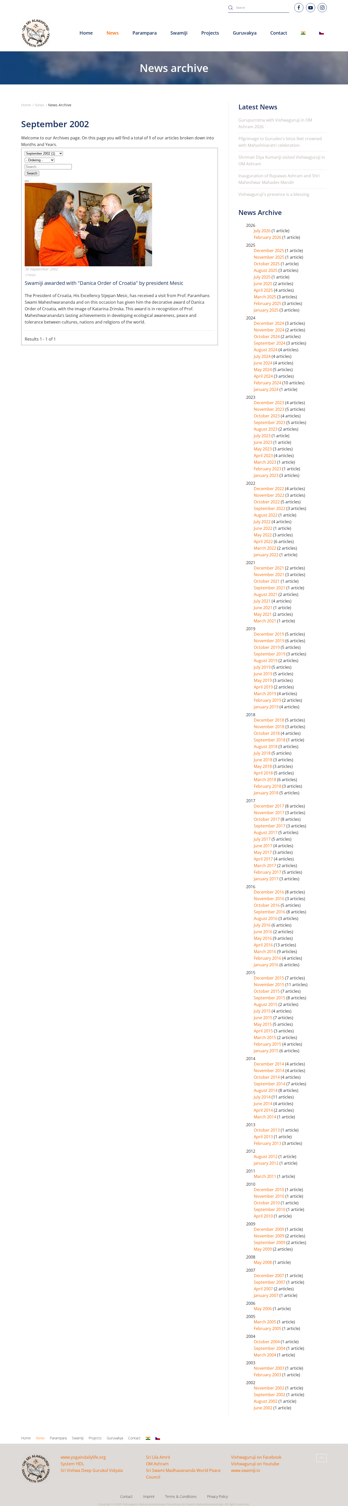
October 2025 (267, 264)
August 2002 (266, 1401)
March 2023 (265, 462)
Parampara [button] (144, 33)
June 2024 (263, 363)
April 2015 (264, 1031)
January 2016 (266, 965)
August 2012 (266, 1156)
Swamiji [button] (179, 33)
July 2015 (263, 1011)
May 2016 (263, 938)
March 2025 (265, 297)
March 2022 (265, 548)
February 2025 (268, 303)
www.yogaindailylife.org (83, 1457)
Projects (210, 33)
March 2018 (265, 779)
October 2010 (267, 1203)
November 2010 (269, 1196)
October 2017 (267, 819)
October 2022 (267, 502)
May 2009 (263, 1249)
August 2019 (266, 660)
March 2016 (265, 951)
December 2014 (269, 1064)
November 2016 (269, 898)
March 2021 (265, 621)
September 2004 (270, 1348)
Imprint (149, 1496)
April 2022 (264, 541)
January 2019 (266, 707)
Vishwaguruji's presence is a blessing (273, 194)
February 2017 (268, 872)
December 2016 (269, 892)
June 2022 (263, 528)
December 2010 (269, 1189)
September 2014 (270, 1084)
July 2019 (263, 667)
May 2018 (263, 766)
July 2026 (263, 230)
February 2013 (268, 1143)
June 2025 (263, 283)
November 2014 (269, 1070)
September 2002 (270, 1394)
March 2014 (265, 1117)
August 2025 (266, 270)
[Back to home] (35, 33)
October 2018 (267, 733)
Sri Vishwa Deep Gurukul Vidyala (92, 1470)
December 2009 (269, 1229)
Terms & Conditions (181, 1496)
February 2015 (268, 1044)
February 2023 (268, 469)
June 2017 (263, 846)
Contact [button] (278, 33)
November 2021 (269, 574)
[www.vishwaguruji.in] (303, 33)
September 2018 (270, 740)
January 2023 (266, 475)
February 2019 (268, 700)
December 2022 (269, 488)
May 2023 (263, 449)
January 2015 (266, 1051)
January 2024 (266, 389)
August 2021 (266, 594)
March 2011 (265, 1176)
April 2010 (264, 1216)
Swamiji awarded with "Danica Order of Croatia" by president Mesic (104, 283)
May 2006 (263, 1308)
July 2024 (263, 356)
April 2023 (264, 455)
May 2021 (263, 614)
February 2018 (268, 786)
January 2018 (266, 793)
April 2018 (264, 773)
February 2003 (268, 1375)
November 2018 (269, 726)
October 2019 (267, 647)
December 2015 (269, 978)
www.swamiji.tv (245, 1470)
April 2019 (264, 687)
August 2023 (266, 429)
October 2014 (267, 1077)
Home (86, 33)
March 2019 (265, 693)
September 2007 (270, 1282)
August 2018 (266, 746)
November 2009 (269, 1236)
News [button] (112, 33)
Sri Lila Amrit (158, 1457)
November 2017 (269, 812)
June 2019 (263, 674)
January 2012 (266, 1163)
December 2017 (269, 806)
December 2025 (269, 250)
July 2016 (263, 925)
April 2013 (264, 1136)
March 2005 (265, 1322)
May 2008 (263, 1262)
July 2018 (263, 753)
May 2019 (263, 680)
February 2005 (268, 1328)
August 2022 (266, 515)
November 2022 (269, 495)
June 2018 (263, 760)
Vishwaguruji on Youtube (255, 1464)
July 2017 (263, 839)
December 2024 (269, 323)
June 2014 (263, 1103)
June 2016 (263, 931)
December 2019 (269, 634)
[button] (321, 1458)
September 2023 (270, 422)
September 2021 (270, 588)
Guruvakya (245, 33)
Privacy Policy (217, 1496)
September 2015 (270, 998)
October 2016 (267, 905)
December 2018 (269, 720)
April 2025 (264, 290)
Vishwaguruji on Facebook (256, 1457)
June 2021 (263, 607)
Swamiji (78, 1438)
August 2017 (266, 832)
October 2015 (267, 991)
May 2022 (263, 535)
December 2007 (269, 1275)
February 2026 (268, 237)
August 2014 (266, 1090)
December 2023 (269, 402)
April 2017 (264, 859)
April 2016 (264, 945)
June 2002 (263, 1408)
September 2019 (270, 654)
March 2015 (265, 1037)
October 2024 (267, 336)
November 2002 (269, 1388)
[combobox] (258, 8)
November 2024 (269, 330)
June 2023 (263, 442)
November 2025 (269, 257)
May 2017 (263, 852)
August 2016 (266, 918)
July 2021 (263, 601)
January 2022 (266, 555)
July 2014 (263, 1097)
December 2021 (269, 568)
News (40, 1438)
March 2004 (265, 1355)
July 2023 (263, 435)
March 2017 (265, 865)
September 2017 (270, 826)
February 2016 (268, 958)
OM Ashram (157, 1464)
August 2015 (266, 1004)
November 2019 (269, 641)
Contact (134, 1438)
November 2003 (269, 1368)
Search (32, 173)
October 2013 (267, 1130)
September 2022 (270, 508)
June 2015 (263, 1017)
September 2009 (270, 1242)
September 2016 (270, 912)
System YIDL (72, 1464)
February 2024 (268, 383)
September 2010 (270, 1209)
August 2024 (266, 350)
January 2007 (266, 1295)
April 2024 (264, 376)
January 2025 (266, 310)
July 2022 (263, 521)
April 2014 (264, 1110)
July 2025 (263, 277)
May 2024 (263, 369)
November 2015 (269, 984)
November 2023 (269, 409)
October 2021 (267, 581)
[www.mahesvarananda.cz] (321, 33)
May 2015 (263, 1024)
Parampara (58, 1438)
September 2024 (270, 343)
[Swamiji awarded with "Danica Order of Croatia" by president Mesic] (88, 224)
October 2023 (267, 416)
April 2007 (264, 1289)
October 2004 (267, 1341)
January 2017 (266, 879)
